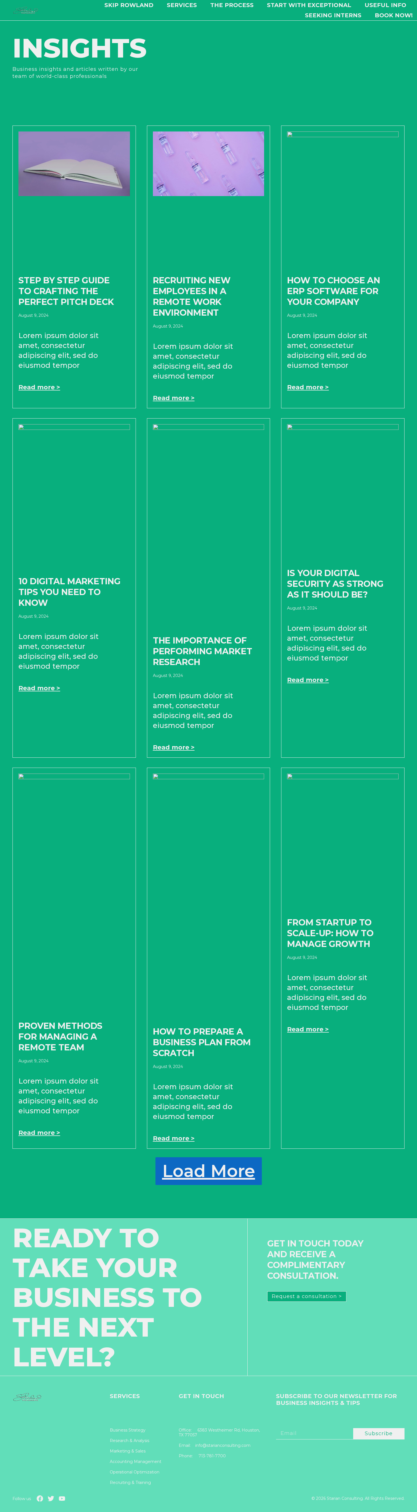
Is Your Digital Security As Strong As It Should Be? (335, 584)
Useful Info (385, 5)
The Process (232, 5)
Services (182, 5)
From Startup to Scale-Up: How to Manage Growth (330, 933)
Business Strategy (128, 1430)
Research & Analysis (129, 1440)
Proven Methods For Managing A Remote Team (60, 1037)
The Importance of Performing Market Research (202, 651)
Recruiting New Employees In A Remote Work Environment (192, 296)
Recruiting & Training (130, 1482)
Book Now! (394, 15)
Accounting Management (135, 1461)
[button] (208, 1171)
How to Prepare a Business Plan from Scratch (202, 1042)
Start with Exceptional (309, 5)
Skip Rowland (128, 5)
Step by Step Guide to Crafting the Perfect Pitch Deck (66, 291)
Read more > (39, 387)
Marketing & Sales (128, 1451)
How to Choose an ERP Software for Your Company (333, 291)
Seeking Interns (333, 15)
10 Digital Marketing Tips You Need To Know (69, 592)
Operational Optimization (134, 1472)
